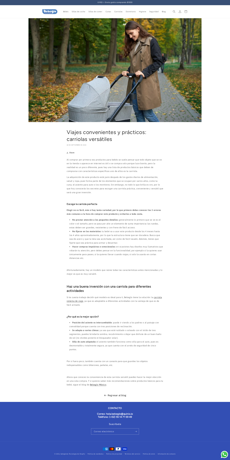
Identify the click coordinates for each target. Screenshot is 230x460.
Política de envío (149, 454)
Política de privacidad (114, 454)
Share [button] (72, 153)
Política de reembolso (96, 454)
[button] (174, 11)
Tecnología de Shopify (77, 454)
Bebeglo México (98, 384)
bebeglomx (64, 454)
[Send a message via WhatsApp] (224, 454)
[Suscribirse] (136, 431)
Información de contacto (167, 454)
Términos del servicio (132, 454)
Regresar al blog (117, 395)
